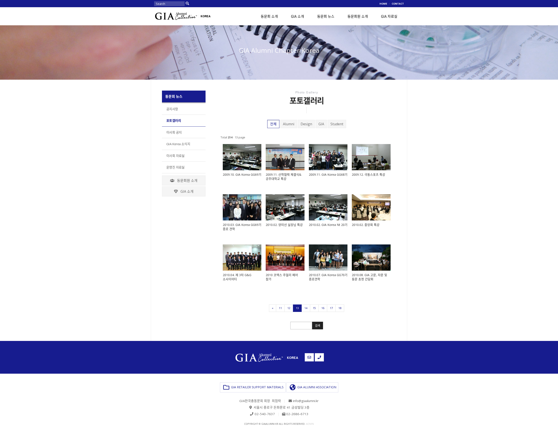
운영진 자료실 (175, 167)
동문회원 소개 (185, 180)
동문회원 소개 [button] (357, 16)
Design (306, 124)
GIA (321, 124)
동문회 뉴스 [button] (325, 16)
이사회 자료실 (175, 155)
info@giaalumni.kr (306, 401)
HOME (383, 3)
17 (331, 308)
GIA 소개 (186, 191)
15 (314, 308)
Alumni (288, 124)
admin (310, 423)
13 (297, 308)
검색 (317, 325)
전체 (273, 124)
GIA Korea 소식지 (178, 144)
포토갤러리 (173, 120)
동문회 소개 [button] (269, 16)
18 (339, 308)
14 (305, 308)
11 (280, 308)
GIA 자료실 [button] (389, 16)
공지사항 (172, 109)
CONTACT (398, 3)
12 (288, 308)
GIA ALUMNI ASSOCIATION (316, 387)
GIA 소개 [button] (297, 16)
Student (336, 124)
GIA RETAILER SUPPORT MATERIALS (256, 387)
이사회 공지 (174, 132)
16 (322, 308)
